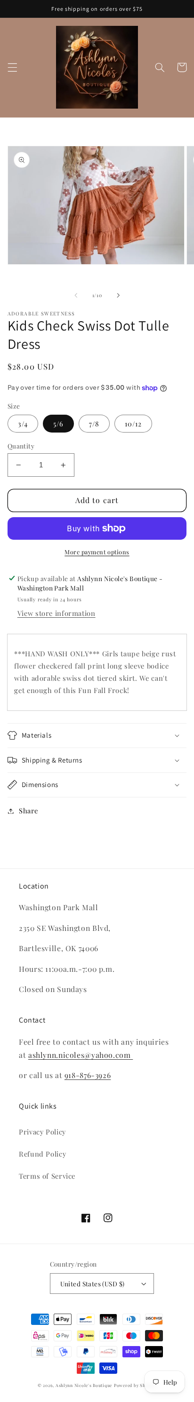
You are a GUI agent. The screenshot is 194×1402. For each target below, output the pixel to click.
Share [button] (28, 810)
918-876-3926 (88, 1075)
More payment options (97, 552)
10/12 (133, 423)
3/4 (23, 423)
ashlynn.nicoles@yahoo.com (80, 1055)
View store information (56, 613)
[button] (12, 67)
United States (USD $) (92, 1283)
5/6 (58, 423)
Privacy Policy (42, 1131)
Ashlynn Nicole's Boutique (84, 1385)
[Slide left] (75, 295)
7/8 (94, 423)
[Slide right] (118, 295)
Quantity (21, 445)
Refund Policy (42, 1153)
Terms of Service (47, 1176)
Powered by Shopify (135, 1385)
